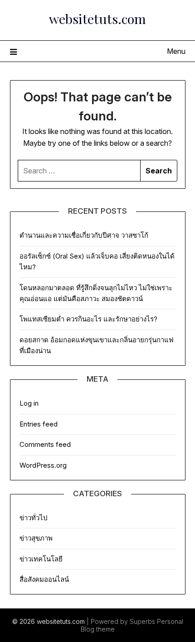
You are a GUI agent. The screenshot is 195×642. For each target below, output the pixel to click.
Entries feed (39, 424)
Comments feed (45, 444)
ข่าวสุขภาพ (36, 538)
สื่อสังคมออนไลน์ (44, 579)
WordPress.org (43, 465)
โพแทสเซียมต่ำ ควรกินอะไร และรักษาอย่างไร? (88, 319)
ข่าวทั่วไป (34, 517)
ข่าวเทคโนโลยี (41, 559)
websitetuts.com (97, 18)
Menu (176, 51)
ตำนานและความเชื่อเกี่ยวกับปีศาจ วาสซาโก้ (84, 235)
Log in (29, 403)
